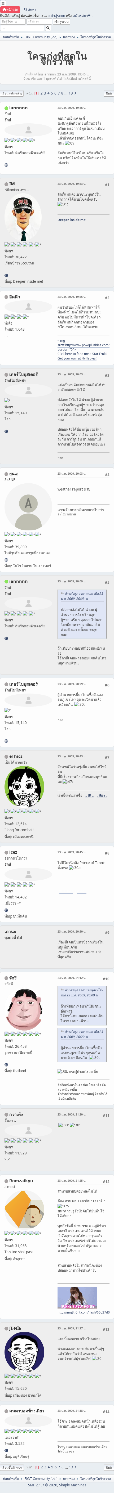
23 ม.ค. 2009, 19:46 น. (72, 108)
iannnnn (18, 108)
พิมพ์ (109, 93)
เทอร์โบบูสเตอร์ (23, 374)
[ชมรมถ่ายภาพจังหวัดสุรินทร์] (6, 275)
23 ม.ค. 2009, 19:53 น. (72, 184)
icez (13, 852)
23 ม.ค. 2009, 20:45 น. (72, 852)
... (66, 93)
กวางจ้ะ (16, 1114)
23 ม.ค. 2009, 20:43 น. (72, 756)
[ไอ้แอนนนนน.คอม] (6, 165)
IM (12, 184)
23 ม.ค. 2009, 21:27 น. (72, 1328)
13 (71, 93)
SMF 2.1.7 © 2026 (42, 1485)
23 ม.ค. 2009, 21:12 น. (72, 978)
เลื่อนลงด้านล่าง (12, 93)
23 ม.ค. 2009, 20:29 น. (72, 684)
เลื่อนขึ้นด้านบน (12, 1467)
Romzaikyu (21, 1181)
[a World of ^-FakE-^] (6, 559)
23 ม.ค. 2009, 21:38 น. (72, 1411)
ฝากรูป (81, 891)
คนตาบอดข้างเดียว (26, 1411)
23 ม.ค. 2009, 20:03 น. (72, 374)
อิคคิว (14, 297)
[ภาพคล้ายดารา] (6, 431)
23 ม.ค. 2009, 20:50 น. (72, 931)
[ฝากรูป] (6, 910)
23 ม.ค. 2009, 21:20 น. (72, 1114)
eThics (16, 756)
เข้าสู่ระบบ (57, 15)
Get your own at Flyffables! (77, 358)
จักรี (13, 978)
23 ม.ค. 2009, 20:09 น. (72, 581)
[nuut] (6, 1450)
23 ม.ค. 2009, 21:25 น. (72, 1180)
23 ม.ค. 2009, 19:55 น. (72, 297)
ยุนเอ (14, 473)
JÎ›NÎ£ (15, 1328)
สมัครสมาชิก (83, 15)
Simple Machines (72, 1485)
